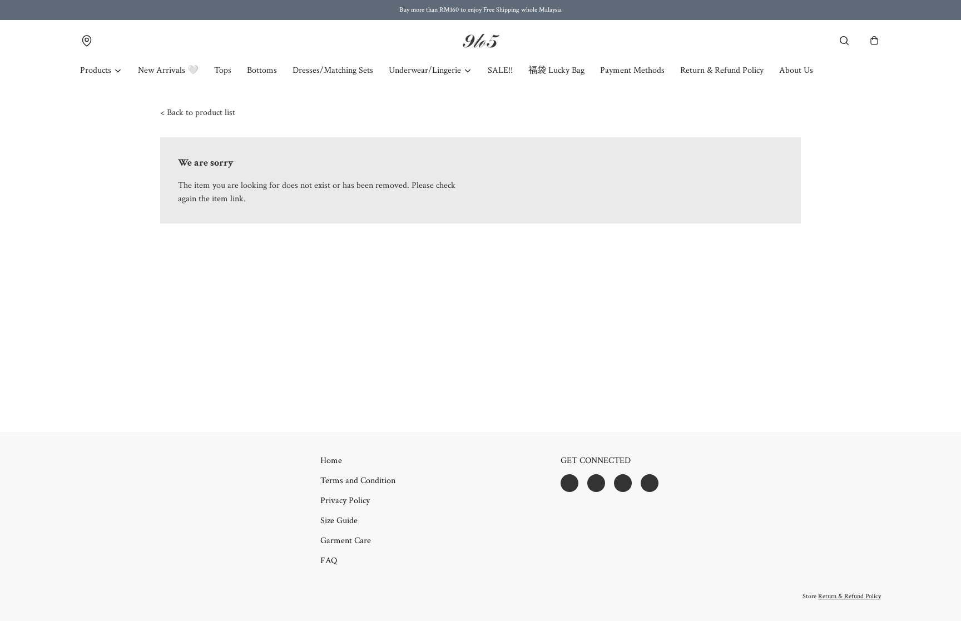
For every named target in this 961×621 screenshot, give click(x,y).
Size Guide (339, 520)
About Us (796, 70)
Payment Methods (632, 70)
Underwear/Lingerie (425, 70)
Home (331, 460)
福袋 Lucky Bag (556, 70)
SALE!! (500, 70)
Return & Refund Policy (722, 70)
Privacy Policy (345, 500)
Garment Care (345, 541)
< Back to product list (197, 112)
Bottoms (262, 70)
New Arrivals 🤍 (168, 70)
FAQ (328, 561)
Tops (222, 70)
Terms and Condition (357, 480)
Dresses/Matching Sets (333, 70)
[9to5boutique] (480, 40)
